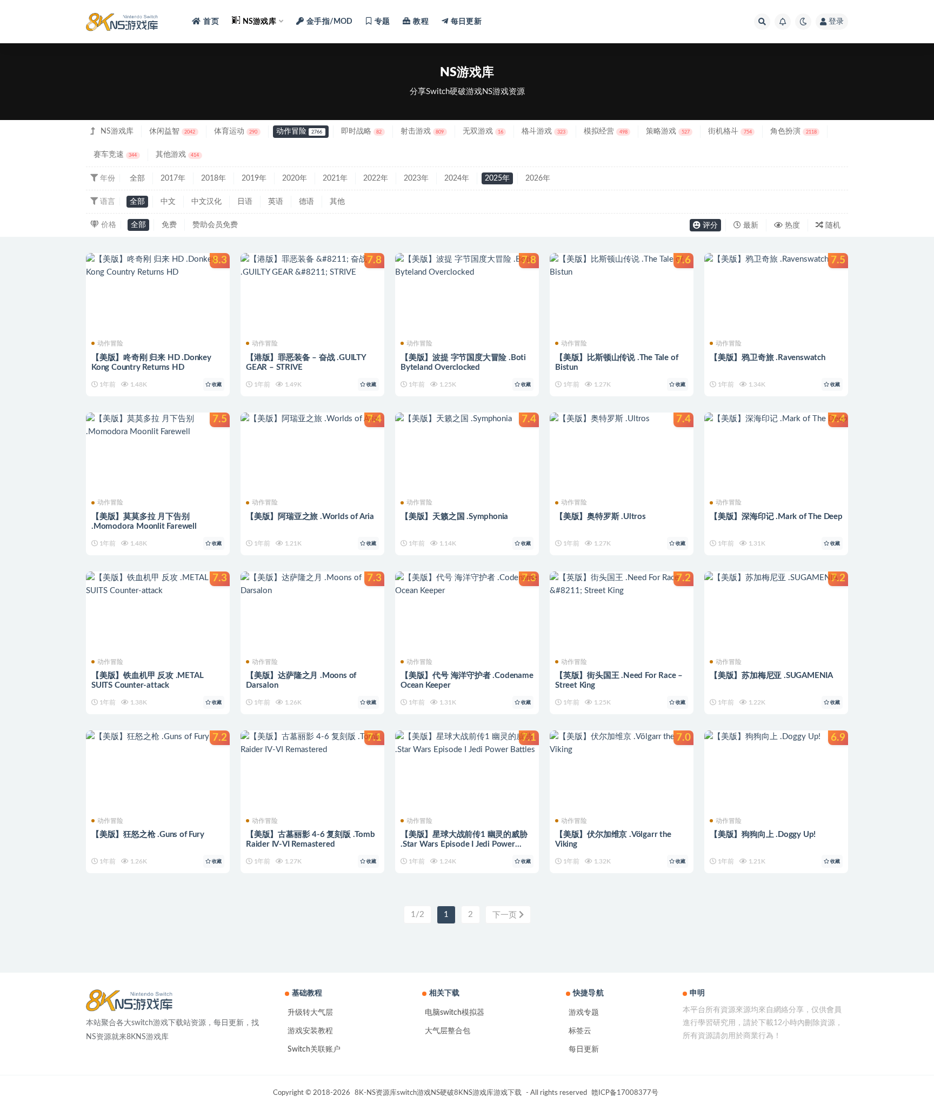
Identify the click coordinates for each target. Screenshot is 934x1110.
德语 (306, 201)
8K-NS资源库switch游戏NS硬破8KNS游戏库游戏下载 (438, 1092)
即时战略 (361, 131)
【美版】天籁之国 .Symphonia (454, 517)
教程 (420, 21)
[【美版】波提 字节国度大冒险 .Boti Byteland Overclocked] (467, 266)
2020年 (294, 178)
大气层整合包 (447, 1031)
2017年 (173, 178)
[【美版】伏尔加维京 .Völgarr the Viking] (621, 743)
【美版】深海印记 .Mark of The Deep (776, 517)
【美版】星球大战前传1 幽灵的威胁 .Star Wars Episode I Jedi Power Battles (464, 844)
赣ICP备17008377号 (624, 1092)
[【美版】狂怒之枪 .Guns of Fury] (158, 736)
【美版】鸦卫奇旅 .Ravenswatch (767, 358)
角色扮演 (793, 131)
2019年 (254, 178)
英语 (275, 201)
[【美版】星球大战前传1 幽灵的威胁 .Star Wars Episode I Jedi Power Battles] (467, 743)
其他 (337, 201)
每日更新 (584, 1049)
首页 (210, 21)
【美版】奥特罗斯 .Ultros (600, 517)
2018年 (213, 178)
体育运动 (235, 131)
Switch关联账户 (314, 1049)
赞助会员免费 (215, 225)
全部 (137, 178)
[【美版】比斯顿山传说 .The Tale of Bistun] (621, 266)
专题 (382, 21)
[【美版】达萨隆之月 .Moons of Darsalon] (312, 584)
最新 (749, 225)
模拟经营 (605, 131)
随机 (831, 225)
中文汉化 (206, 201)
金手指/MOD (329, 21)
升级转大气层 (310, 1012)
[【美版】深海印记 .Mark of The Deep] (776, 419)
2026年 (537, 178)
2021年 (335, 178)
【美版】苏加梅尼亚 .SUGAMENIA (771, 676)
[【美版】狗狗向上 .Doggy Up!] (776, 736)
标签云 (580, 1031)
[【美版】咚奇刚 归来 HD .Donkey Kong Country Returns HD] (158, 266)
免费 (169, 225)
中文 (168, 201)
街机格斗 (729, 131)
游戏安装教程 (310, 1031)
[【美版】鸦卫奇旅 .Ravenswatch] (776, 259)
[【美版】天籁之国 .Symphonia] (467, 419)
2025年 (497, 178)
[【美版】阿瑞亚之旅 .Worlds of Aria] (312, 419)
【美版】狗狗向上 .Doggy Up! (763, 834)
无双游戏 (483, 131)
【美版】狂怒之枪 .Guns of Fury (147, 834)
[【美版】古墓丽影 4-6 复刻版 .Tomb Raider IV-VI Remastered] (312, 743)
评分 (709, 225)
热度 (791, 225)
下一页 (505, 915)
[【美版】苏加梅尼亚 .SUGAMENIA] (776, 577)
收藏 (216, 384)
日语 (244, 201)
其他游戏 (177, 154)
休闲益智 (172, 131)
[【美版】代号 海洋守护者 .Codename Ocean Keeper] (467, 584)
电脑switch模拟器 (454, 1012)
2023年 (416, 178)
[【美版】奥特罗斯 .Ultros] (621, 419)
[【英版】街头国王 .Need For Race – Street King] (621, 584)
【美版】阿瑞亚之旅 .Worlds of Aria (310, 517)
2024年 (456, 178)
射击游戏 (422, 131)
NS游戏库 (117, 131)
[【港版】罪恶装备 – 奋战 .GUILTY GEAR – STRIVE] (312, 266)
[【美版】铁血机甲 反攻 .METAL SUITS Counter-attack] (158, 584)
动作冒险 (299, 131)
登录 (836, 21)
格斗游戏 (543, 131)
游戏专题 (584, 1012)
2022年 (375, 178)
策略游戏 (667, 131)
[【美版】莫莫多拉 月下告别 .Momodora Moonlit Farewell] (158, 425)
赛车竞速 (115, 154)
